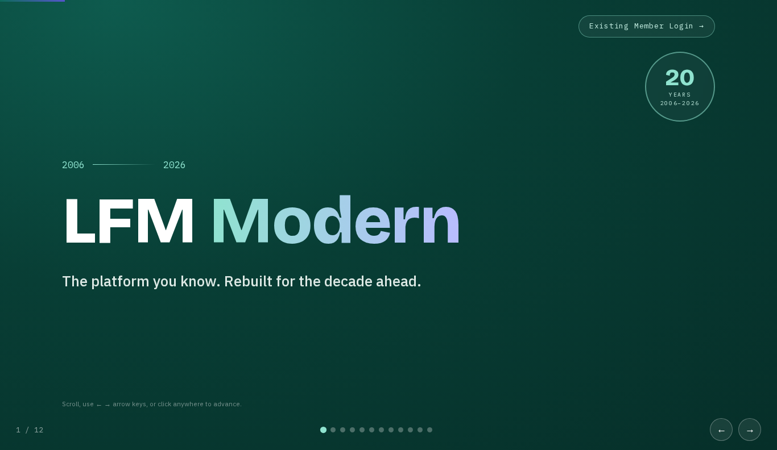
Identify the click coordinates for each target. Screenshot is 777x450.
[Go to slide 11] (420, 429)
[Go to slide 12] (429, 429)
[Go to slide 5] (362, 429)
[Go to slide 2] (333, 429)
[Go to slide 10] (410, 429)
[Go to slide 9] (400, 429)
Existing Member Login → (646, 26)
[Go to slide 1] (323, 429)
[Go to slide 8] (391, 429)
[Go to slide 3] (342, 429)
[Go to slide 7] (381, 429)
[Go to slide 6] (371, 429)
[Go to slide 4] (352, 429)
